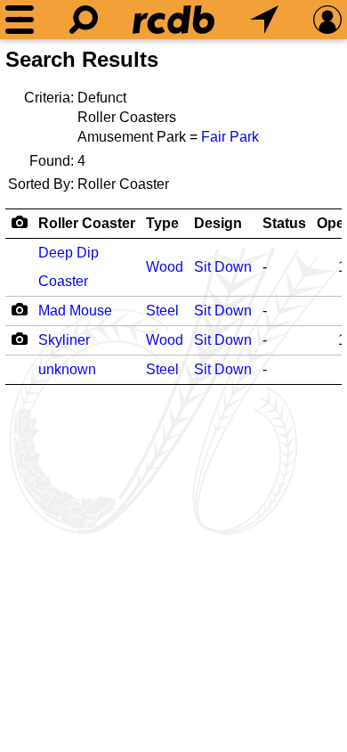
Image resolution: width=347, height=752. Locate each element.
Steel (162, 310)
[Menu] (19, 19)
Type (162, 223)
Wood (164, 266)
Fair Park (230, 136)
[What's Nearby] (264, 19)
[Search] (83, 19)
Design (218, 223)
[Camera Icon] (19, 309)
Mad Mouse (75, 310)
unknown (67, 369)
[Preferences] (327, 19)
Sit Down (223, 266)
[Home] (173, 19)
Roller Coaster (86, 223)
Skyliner (64, 339)
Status (284, 223)
